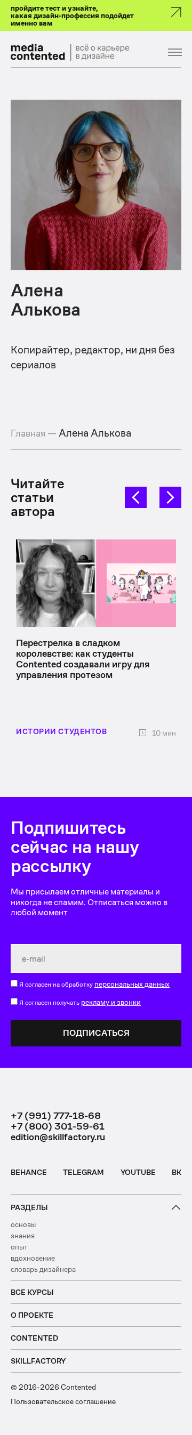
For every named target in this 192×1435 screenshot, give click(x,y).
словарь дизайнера (43, 1269)
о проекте (32, 1315)
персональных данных (132, 984)
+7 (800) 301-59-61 (58, 1126)
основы (23, 1224)
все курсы (32, 1292)
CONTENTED (34, 1338)
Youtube (138, 1172)
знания (23, 1235)
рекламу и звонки (111, 1002)
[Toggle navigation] (168, 52)
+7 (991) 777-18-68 (56, 1115)
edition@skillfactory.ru (58, 1137)
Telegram (83, 1172)
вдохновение (33, 1258)
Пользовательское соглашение (63, 1401)
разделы (29, 1207)
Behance (29, 1172)
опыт (19, 1247)
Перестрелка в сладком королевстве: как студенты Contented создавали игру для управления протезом (83, 659)
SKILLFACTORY (38, 1361)
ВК (176, 1172)
